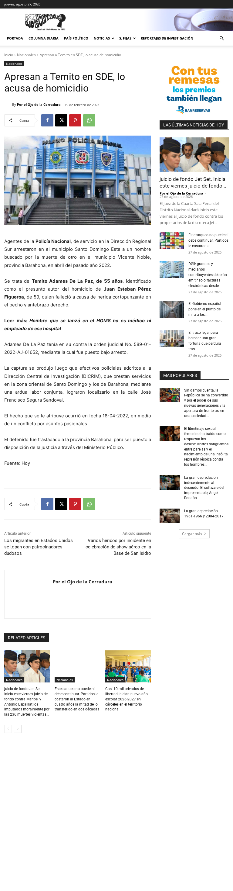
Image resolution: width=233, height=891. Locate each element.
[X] (61, 120)
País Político (76, 38)
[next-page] (18, 729)
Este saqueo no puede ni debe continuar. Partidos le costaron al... (208, 240)
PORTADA (15, 38)
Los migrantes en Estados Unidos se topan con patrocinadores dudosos (38, 547)
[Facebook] (47, 120)
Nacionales (26, 54)
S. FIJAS (125, 38)
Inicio (8, 54)
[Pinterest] (75, 120)
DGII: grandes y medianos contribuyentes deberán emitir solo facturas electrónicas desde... (207, 275)
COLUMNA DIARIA (44, 38)
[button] (221, 38)
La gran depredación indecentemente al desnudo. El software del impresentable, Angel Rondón (204, 487)
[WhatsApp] (89, 120)
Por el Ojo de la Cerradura (39, 104)
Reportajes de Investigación (167, 38)
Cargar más (192, 533)
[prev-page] (8, 729)
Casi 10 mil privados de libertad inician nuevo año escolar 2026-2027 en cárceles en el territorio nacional (126, 699)
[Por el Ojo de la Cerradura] (8, 105)
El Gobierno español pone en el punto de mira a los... (204, 309)
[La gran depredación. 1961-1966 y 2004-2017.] (170, 516)
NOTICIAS (102, 38)
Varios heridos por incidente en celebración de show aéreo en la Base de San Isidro (118, 547)
